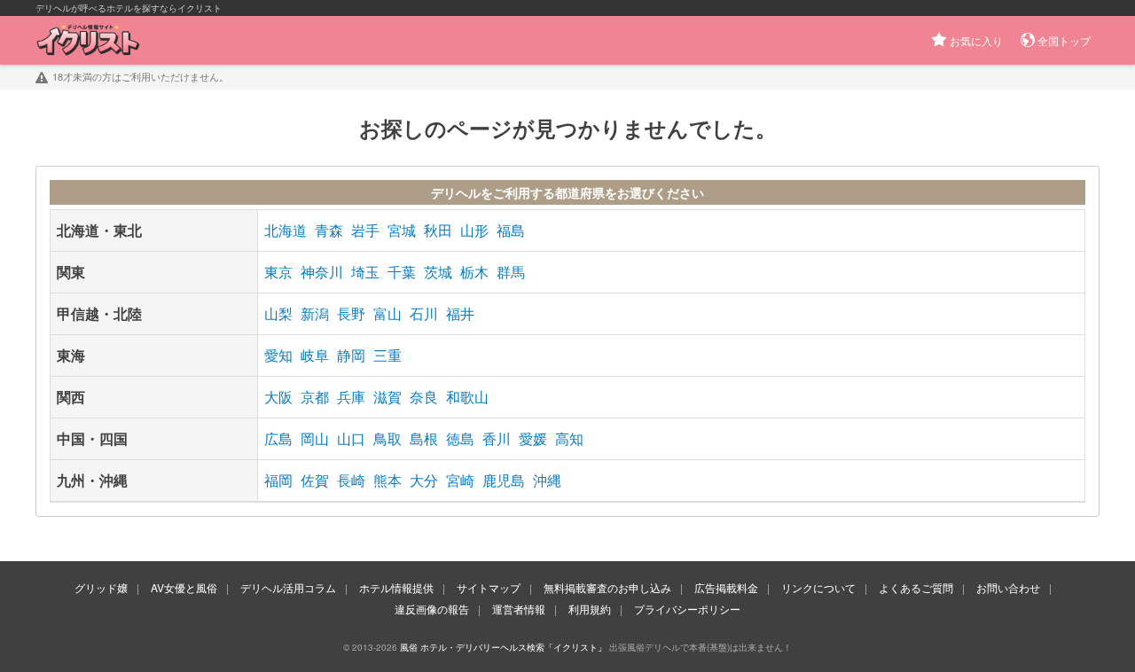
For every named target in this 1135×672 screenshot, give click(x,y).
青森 (329, 230)
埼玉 (365, 272)
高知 (569, 438)
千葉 (401, 272)
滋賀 (387, 397)
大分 (424, 480)
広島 (278, 438)
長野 (351, 313)
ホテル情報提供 (396, 587)
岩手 (365, 230)
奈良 (424, 397)
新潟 (315, 313)
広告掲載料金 (726, 587)
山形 (474, 230)
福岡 (278, 480)
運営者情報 (518, 608)
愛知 (278, 355)
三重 (387, 355)
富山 (387, 313)
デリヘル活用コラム (288, 587)
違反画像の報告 (432, 608)
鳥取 (387, 438)
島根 (424, 438)
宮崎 (460, 480)
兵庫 (351, 397)
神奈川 (322, 272)
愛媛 (533, 438)
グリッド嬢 (101, 587)
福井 (460, 313)
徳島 (460, 438)
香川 (496, 438)
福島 (511, 230)
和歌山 (467, 397)
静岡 (351, 355)
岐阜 (315, 355)
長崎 (351, 480)
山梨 (278, 313)
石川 (424, 313)
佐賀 (315, 480)
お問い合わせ (1008, 587)
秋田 (438, 230)
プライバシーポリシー (687, 608)
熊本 (387, 480)
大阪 (278, 397)
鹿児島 (503, 480)
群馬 (511, 272)
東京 (278, 272)
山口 (351, 438)
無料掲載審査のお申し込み (607, 587)
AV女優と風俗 (184, 587)
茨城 (438, 272)
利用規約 (589, 608)
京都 (315, 397)
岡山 (315, 438)
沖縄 (547, 480)
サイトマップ (489, 587)
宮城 (401, 230)
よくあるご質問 (916, 587)
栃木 (474, 272)
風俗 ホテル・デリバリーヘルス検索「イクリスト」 (503, 647)
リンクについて (818, 587)
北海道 (285, 230)
